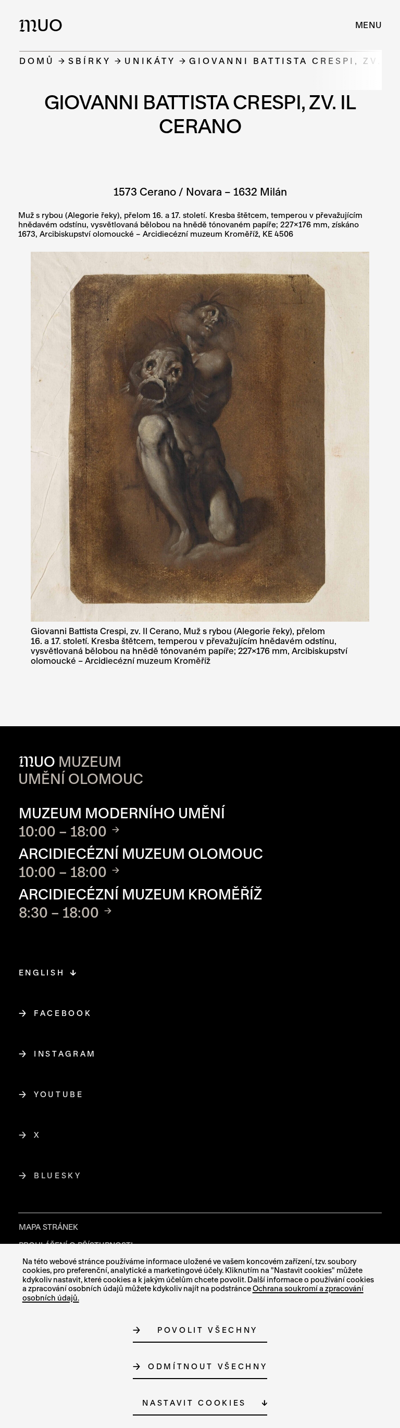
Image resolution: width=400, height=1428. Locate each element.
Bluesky (58, 1175)
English (42, 972)
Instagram (65, 1053)
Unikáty (150, 61)
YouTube (59, 1094)
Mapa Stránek (48, 1227)
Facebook (63, 1013)
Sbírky (89, 61)
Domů (37, 61)
